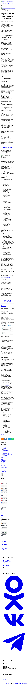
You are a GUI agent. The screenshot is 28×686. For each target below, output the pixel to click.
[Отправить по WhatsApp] (12, 439)
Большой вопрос (7, 147)
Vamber (3, 306)
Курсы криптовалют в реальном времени (5, 543)
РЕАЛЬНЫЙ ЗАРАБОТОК (7, 3)
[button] (1, 684)
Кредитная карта (5, 447)
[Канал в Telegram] (14, 654)
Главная (2, 10)
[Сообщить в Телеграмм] (9, 439)
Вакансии (6, 564)
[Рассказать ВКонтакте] (5, 439)
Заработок (6, 560)
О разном (6, 565)
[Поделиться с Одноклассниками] (2, 439)
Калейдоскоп (7, 561)
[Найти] (2, 475)
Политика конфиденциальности (19, 683)
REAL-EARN (8, 683)
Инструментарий (7, 562)
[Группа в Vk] (14, 629)
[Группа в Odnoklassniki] (14, 609)
